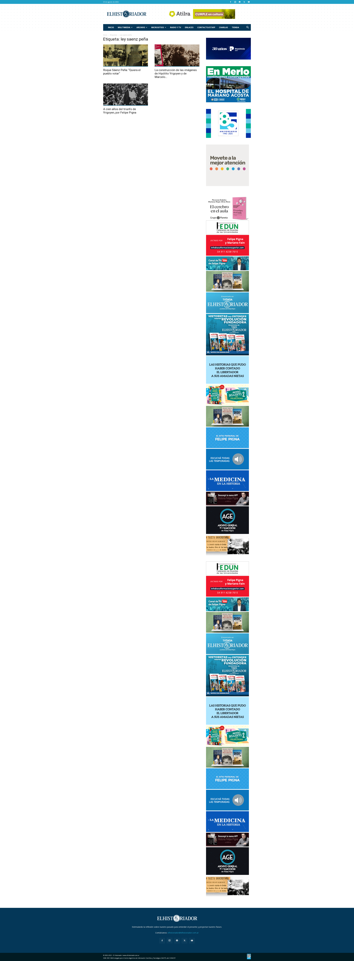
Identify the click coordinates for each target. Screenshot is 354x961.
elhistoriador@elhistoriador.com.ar (183, 932)
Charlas (223, 27)
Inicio (111, 27)
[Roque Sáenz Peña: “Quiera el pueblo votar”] (125, 55)
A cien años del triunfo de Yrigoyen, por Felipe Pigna (119, 110)
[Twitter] (244, 2)
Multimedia (124, 27)
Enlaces (189, 27)
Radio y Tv (175, 27)
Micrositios (157, 27)
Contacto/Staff (206, 27)
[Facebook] (230, 2)
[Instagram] (235, 2)
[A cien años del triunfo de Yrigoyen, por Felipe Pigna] (125, 94)
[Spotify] (240, 2)
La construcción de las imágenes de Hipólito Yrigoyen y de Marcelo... (176, 73)
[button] (247, 27)
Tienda (235, 27)
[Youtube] (249, 2)
